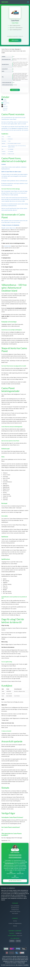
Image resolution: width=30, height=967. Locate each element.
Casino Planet (15, 23)
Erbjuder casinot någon (7, 228)
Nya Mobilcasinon (15, 907)
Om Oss (15, 921)
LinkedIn (12, 940)
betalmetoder (7, 246)
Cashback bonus (15, 909)
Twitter (18, 940)
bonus (14, 228)
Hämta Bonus (15, 40)
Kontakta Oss (19, 933)
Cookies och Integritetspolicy (15, 923)
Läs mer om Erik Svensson (15, 880)
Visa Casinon (15, 913)
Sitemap (15, 925)
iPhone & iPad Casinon (15, 911)
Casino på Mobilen (15, 905)
